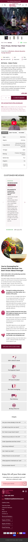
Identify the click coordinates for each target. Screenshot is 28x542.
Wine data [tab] (4, 132)
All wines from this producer (12, 103)
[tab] (6, 37)
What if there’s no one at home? (11, 456)
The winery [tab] (21, 132)
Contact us (5, 513)
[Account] (23, 5)
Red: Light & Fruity (7, 57)
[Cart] (26, 5)
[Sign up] (24, 483)
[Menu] (2, 5)
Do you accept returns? (8, 465)
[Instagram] (26, 491)
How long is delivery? (8, 446)
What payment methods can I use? (11, 460)
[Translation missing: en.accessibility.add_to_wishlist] (18, 42)
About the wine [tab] (13, 132)
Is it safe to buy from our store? (10, 427)
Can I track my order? (8, 451)
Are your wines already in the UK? (11, 422)
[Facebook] (23, 491)
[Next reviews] (25, 202)
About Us (4, 511)
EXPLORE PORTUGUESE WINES (11, 346)
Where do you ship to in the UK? (11, 436)
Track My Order (6, 505)
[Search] (5, 5)
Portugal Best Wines (15, 540)
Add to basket (19, 97)
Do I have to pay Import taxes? (10, 432)
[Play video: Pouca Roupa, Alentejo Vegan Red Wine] (14, 123)
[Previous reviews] (3, 202)
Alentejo (10, 42)
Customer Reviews (7, 507)
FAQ (3, 509)
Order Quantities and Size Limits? (11, 441)
